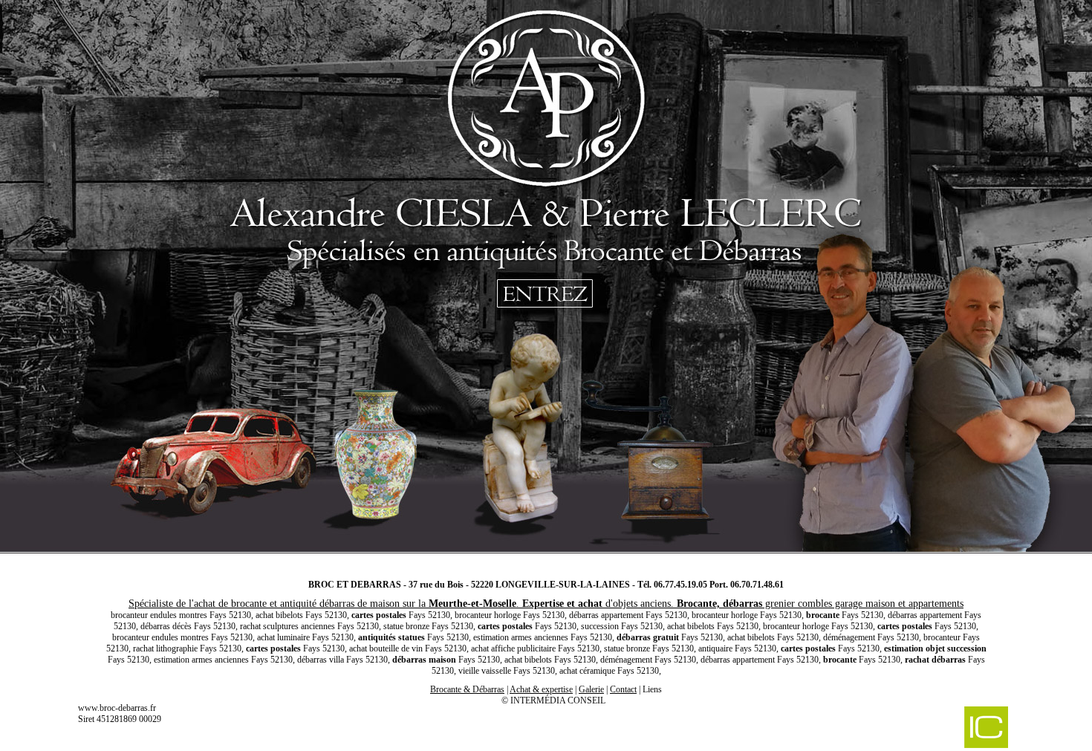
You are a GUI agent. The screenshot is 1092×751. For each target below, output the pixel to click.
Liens (652, 689)
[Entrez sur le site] (546, 282)
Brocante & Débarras (467, 689)
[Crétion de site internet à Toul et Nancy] (908, 728)
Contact (623, 689)
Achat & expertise (541, 689)
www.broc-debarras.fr (117, 708)
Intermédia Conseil (557, 700)
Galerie (591, 689)
